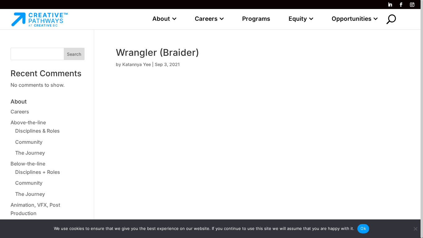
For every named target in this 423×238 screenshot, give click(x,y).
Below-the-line (28, 164)
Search (74, 54)
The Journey (30, 153)
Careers (206, 18)
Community (28, 142)
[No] (415, 229)
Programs (256, 18)
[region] (211, 119)
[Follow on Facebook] (401, 4)
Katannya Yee (136, 64)
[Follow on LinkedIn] (390, 4)
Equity (298, 18)
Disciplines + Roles (37, 172)
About (161, 18)
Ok (363, 228)
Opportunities (351, 18)
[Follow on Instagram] (412, 4)
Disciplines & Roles (37, 131)
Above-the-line (28, 122)
